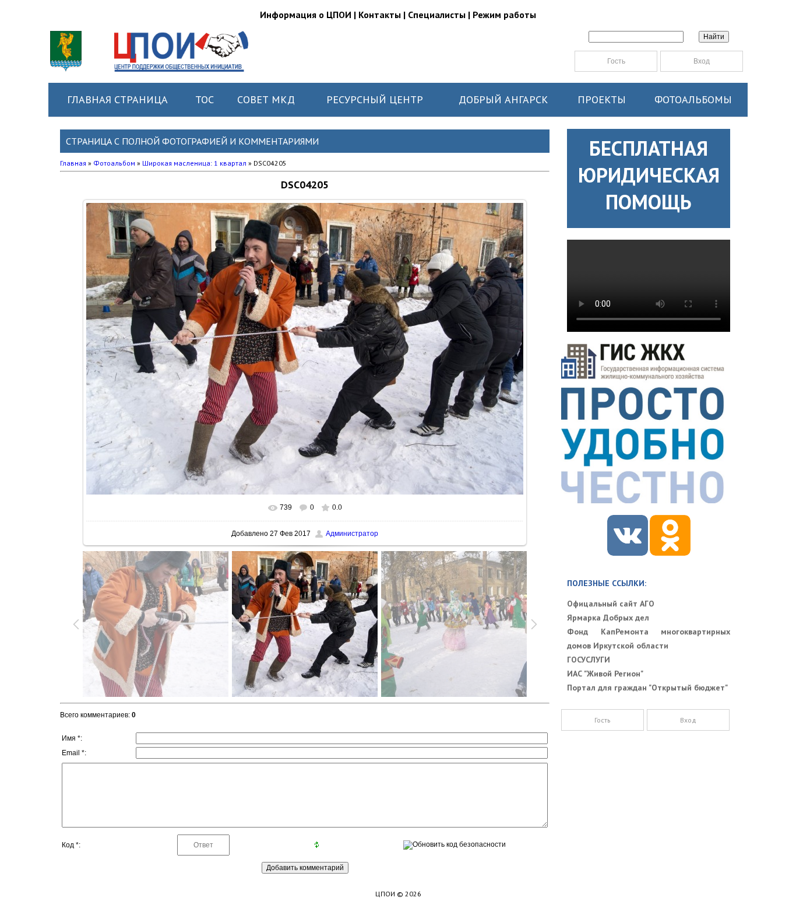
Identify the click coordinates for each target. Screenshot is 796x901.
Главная (73, 163)
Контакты (379, 14)
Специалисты (437, 14)
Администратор (352, 534)
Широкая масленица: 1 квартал (194, 163)
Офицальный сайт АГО (610, 603)
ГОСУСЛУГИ (588, 659)
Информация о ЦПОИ (305, 14)
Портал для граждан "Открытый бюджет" (647, 687)
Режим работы (504, 14)
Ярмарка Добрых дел (608, 617)
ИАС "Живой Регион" (605, 673)
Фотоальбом (114, 163)
